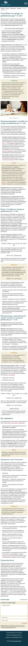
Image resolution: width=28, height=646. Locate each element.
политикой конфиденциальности (8, 627)
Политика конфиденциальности (14, 635)
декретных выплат (7, 555)
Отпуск (7, 8)
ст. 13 (2, 129)
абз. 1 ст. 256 (5, 143)
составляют (11, 375)
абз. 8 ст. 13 (5, 182)
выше (2, 387)
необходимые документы (18, 423)
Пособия (19, 8)
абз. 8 (10, 362)
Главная (2, 8)
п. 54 (11, 467)
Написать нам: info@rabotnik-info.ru (14, 637)
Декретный (13, 8)
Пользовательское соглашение (14, 632)
